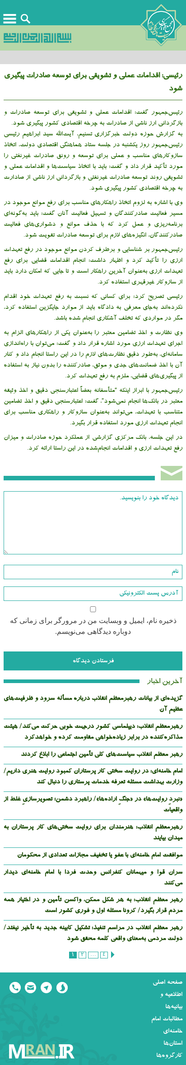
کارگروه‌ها (169, 1056)
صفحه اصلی (167, 982)
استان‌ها (172, 1043)
